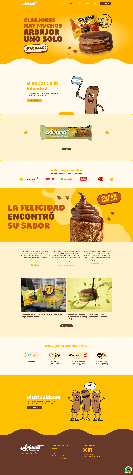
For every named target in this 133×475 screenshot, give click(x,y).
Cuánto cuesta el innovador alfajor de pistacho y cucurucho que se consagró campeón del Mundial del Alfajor (87, 316)
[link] (43, 35)
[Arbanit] (29, 3)
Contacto (55, 453)
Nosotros (55, 448)
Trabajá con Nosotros (60, 445)
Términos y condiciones (60, 456)
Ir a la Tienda (105, 3)
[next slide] (107, 132)
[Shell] (49, 179)
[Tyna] (100, 179)
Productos (55, 451)
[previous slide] (26, 132)
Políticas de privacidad (60, 458)
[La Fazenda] (32, 179)
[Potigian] (66, 179)
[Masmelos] (83, 179)
